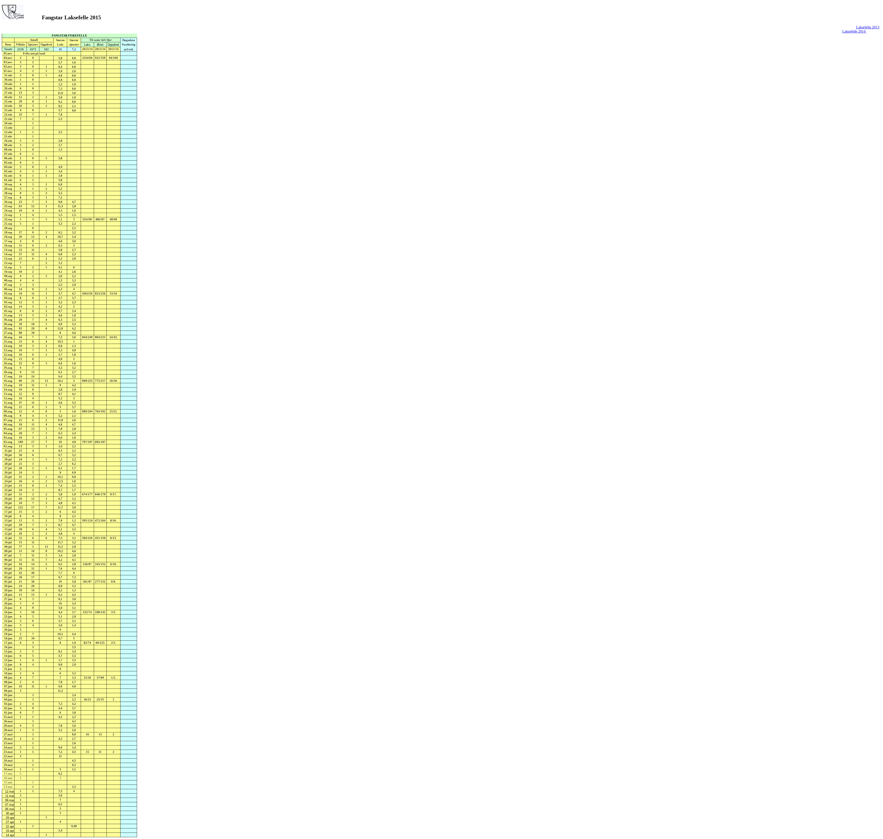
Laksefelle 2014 (854, 31)
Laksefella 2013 (867, 27)
